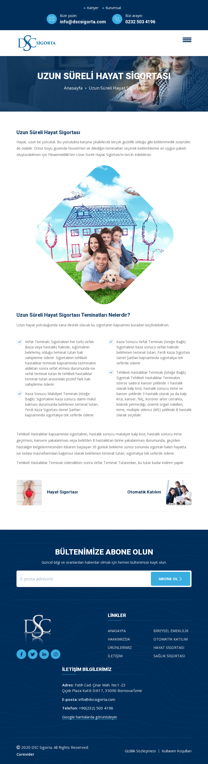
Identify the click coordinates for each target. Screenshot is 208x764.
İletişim (115, 655)
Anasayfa (73, 88)
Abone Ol (169, 578)
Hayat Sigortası (168, 647)
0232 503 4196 (140, 21)
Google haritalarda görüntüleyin (89, 716)
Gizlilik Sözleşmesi (140, 750)
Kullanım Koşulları (177, 750)
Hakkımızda (119, 639)
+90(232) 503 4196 (96, 707)
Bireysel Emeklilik (170, 630)
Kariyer (92, 7)
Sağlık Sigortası (169, 655)
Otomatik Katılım (170, 639)
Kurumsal (113, 7)
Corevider (25, 754)
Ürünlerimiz (120, 647)
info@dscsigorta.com (83, 21)
